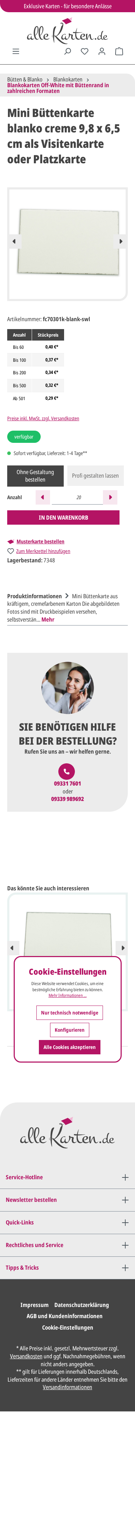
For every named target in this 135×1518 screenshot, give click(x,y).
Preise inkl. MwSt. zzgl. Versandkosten (43, 418)
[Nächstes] (120, 241)
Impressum (35, 1305)
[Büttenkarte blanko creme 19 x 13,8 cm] (67, 941)
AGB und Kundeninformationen (65, 1316)
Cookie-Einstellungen (67, 1327)
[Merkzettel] (84, 51)
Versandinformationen (67, 1387)
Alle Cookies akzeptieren (70, 1047)
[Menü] (15, 51)
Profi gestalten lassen (95, 475)
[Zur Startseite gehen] (67, 30)
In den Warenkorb (63, 517)
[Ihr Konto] (102, 51)
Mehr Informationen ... (68, 995)
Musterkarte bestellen (40, 541)
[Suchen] (67, 51)
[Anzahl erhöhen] (110, 497)
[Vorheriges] (14, 241)
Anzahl (14, 497)
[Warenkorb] (119, 51)
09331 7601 (67, 783)
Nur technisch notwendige (69, 1012)
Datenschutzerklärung (81, 1305)
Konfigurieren (70, 1029)
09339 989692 (67, 799)
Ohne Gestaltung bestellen (35, 476)
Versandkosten (26, 1356)
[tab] (65, 606)
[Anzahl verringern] (43, 497)
